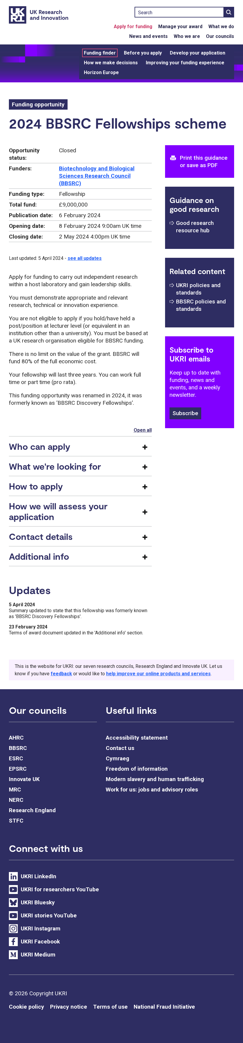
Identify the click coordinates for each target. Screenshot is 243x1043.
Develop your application (197, 53)
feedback (61, 673)
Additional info (39, 556)
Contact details (41, 536)
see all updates (85, 258)
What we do (221, 26)
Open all (143, 430)
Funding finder (100, 53)
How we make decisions (111, 62)
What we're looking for (55, 466)
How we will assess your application (58, 511)
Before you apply (143, 53)
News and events (148, 36)
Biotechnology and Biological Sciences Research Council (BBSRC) (97, 176)
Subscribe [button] (185, 413)
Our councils (220, 36)
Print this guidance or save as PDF (204, 161)
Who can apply (39, 446)
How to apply (36, 486)
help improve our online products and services (158, 673)
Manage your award (180, 26)
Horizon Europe (101, 72)
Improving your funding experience (185, 62)
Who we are (187, 36)
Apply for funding (133, 26)
